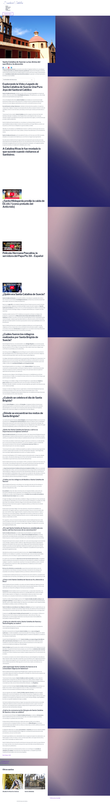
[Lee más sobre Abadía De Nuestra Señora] (13, 789)
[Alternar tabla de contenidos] (31, 80)
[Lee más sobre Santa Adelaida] (35, 789)
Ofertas (8, 8)
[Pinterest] (8, 67)
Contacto (8, 10)
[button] (8, 14)
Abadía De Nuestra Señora (11, 791)
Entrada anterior (4, 761)
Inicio (7, 6)
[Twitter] (6, 67)
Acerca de (8, 7)
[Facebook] (3, 67)
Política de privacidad (55, 798)
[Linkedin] (11, 67)
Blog (7, 9)
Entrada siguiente (5, 763)
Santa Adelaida (29, 791)
